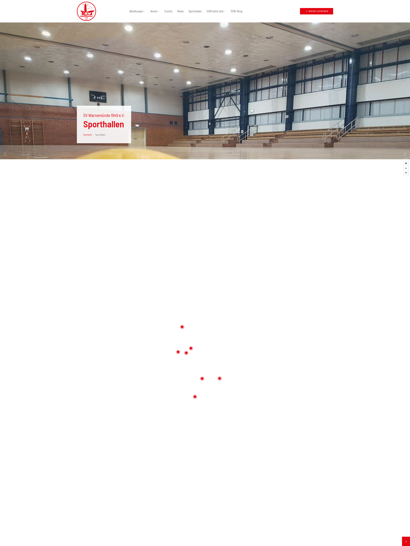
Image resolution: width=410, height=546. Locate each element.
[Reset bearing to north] (406, 173)
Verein (153, 11)
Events (168, 11)
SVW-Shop (236, 11)
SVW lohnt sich (215, 11)
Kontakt (318, 11)
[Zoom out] (406, 168)
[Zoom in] (406, 163)
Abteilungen (136, 11)
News (180, 11)
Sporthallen (195, 11)
